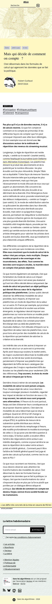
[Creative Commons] (14, 600)
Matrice (16, 583)
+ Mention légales (11, 559)
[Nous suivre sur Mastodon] (14, 591)
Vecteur (29, 581)
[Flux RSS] (4, 591)
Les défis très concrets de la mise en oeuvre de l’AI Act (26, 505)
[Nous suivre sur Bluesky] (8, 591)
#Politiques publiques (27, 109)
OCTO (23, 583)
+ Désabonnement (11, 569)
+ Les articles (9, 544)
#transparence (22, 112)
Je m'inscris (37, 529)
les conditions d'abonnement (27, 537)
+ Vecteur (7, 550)
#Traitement (8, 112)
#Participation (9, 109)
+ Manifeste (8, 547)
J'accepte (23, 537)
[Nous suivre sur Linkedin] (20, 591)
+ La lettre (7, 553)
